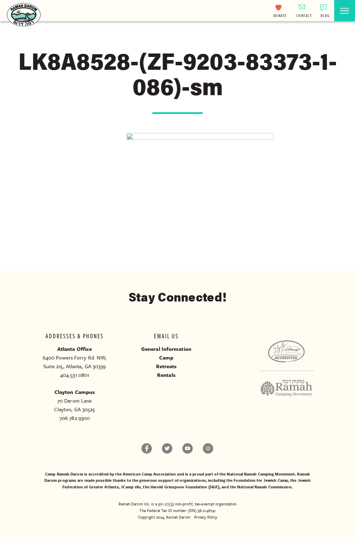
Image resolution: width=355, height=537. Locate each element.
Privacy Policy (205, 517)
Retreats (166, 366)
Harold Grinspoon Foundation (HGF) (184, 487)
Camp (166, 357)
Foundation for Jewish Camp (261, 480)
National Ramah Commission (264, 487)
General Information (166, 349)
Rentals (166, 375)
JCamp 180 (131, 487)
